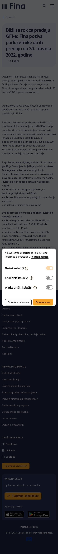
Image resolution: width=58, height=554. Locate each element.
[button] (26, 268)
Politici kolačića (39, 256)
